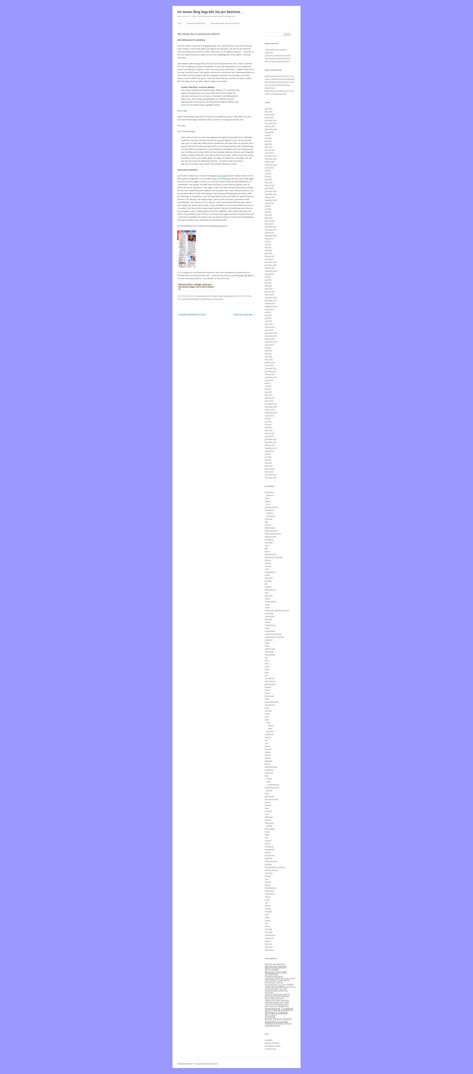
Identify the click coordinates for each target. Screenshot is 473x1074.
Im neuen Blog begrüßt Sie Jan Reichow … (210, 12)
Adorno (268, 964)
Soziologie (269, 873)
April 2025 (268, 108)
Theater (268, 908)
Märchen (268, 749)
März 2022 (268, 218)
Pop (233, 296)
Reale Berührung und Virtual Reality (225, 23)
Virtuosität (268, 932)
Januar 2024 (269, 153)
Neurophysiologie (271, 799)
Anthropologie (270, 528)
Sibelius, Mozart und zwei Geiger (277, 61)
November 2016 (271, 407)
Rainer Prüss (283, 1004)
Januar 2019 (269, 330)
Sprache (268, 882)
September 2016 (271, 412)
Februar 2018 (270, 362)
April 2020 (268, 285)
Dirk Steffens (270, 980)
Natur (267, 776)
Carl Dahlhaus (271, 974)
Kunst (268, 722)
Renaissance (270, 855)
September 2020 (271, 271)
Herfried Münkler (272, 988)
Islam (267, 663)
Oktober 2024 (270, 126)
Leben (268, 781)
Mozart (267, 764)
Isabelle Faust (283, 991)
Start (179, 23)
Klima (267, 699)
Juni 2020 (268, 280)
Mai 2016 (268, 424)
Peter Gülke (284, 1002)
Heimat (269, 778)
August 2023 (269, 167)
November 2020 (271, 265)
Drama (267, 575)
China (267, 569)
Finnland (268, 587)
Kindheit (268, 687)
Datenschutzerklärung (196, 23)
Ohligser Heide (272, 1002)
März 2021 (268, 253)
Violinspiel (288, 1023)
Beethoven (281, 964)
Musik (270, 728)
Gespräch (268, 619)
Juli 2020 (268, 277)
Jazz (266, 675)
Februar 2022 (270, 221)
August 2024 (269, 132)
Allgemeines (269, 510)
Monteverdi (279, 998)
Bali (266, 548)
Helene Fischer (206, 299)
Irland (267, 660)
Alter (266, 522)
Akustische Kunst (271, 507)
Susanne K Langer (276, 1021)
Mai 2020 (268, 283)
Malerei (267, 746)
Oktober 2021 (270, 232)
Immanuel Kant (271, 990)
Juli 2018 (268, 347)
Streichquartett (270, 888)
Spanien (268, 876)
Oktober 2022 (270, 197)
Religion (268, 852)
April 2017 (268, 392)
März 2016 (268, 430)
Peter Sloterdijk (271, 1004)
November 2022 (271, 194)
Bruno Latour (272, 969)
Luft (266, 740)
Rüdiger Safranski (273, 1018)
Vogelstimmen (270, 935)
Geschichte (269, 613)
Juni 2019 (268, 315)
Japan (267, 672)
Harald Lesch (291, 987)
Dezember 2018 (271, 333)
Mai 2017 (268, 389)
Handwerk (269, 640)
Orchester (268, 811)
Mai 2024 (268, 141)
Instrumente (269, 652)
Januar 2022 (269, 223)
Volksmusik (269, 938)
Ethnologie (269, 578)
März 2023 (268, 182)
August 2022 (269, 203)
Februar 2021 (270, 256)
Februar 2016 (270, 433)
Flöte (266, 592)
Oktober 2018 (270, 339)
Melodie (268, 758)
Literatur (271, 725)
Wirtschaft (268, 947)
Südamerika (269, 891)
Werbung (268, 944)
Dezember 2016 (271, 404)
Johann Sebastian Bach (277, 994)
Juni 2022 (268, 209)
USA (266, 923)
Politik (267, 835)
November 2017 (271, 371)
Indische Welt (270, 649)
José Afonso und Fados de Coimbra (278, 55)
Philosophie (269, 823)
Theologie (268, 911)
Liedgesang (269, 734)
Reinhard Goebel (279, 1008)
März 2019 (268, 324)
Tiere (267, 914)
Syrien (267, 899)
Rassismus (283, 1006)
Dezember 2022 (271, 191)
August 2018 (269, 345)
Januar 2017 (269, 401)
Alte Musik (268, 519)
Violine (267, 926)
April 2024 (268, 144)
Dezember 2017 (271, 368)
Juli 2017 (268, 383)
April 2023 (268, 179)
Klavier (267, 693)
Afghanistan (269, 492)
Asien (267, 545)
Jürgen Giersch (270, 681)
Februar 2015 (270, 469)
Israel (267, 666)
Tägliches (269, 513)
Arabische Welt (270, 536)
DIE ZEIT (292, 978)
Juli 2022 (268, 206)
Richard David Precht (276, 1014)
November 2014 (271, 477)
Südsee (268, 897)
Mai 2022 (268, 212)
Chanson (268, 566)
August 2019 (269, 309)
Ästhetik (215, 296)
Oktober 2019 (270, 303)
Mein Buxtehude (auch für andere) (278, 58)
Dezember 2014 (271, 474)
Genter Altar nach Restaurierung (277, 610)
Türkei (267, 917)
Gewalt (267, 622)
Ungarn (267, 920)
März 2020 (268, 288)
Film (266, 584)
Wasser (268, 941)
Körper (267, 714)
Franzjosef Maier (271, 984)
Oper (267, 808)
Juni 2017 (268, 386)
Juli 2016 (268, 418)
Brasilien (268, 563)
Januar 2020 (269, 294)
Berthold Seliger (188, 299)
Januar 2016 (269, 436)
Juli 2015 (268, 454)
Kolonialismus (270, 705)
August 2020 (269, 274)
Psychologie (269, 846)
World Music (269, 950)
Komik (267, 708)
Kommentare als (272, 1046)
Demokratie (284, 978)
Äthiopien (269, 495)
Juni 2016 (268, 421)
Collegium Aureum (274, 976)
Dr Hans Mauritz (282, 980)
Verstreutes (270, 516)
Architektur (269, 542)
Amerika (268, 525)
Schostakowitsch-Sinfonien (275, 867)
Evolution (268, 581)
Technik (268, 905)
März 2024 (268, 147)
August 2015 (269, 451)
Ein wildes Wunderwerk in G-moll (191, 314)
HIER (185, 111)
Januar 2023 (269, 188)
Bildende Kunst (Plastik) (273, 557)
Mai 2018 (268, 353)
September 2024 (271, 129)
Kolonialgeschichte (272, 702)
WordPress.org (270, 1049)
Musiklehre (269, 770)
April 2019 (268, 321)
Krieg (267, 716)
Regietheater (270, 849)
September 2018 (271, 342)
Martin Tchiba (270, 998)
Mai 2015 (268, 460)
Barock (267, 551)
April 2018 (268, 356)
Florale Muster (270, 590)
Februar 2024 (270, 150)
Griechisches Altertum (273, 634)
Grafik (267, 628)
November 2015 (271, 442)
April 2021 (268, 250)
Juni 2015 (268, 457)
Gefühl (267, 607)
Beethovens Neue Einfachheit (283, 79)
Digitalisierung (270, 572)
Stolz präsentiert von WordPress (206, 1064)
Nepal (267, 793)
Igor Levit (283, 988)
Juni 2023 (268, 173)
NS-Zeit (267, 802)
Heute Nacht (222, 176)
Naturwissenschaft (272, 787)
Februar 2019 (270, 327)
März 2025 (268, 111)
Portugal (268, 840)
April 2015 (268, 463)
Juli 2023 (268, 170)
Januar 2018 (269, 365)
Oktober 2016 (270, 409)
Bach (274, 964)
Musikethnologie (271, 767)
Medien (267, 752)
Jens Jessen (269, 992)
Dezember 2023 (271, 156)
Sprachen (270, 731)
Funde (267, 604)
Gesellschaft (269, 616)
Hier (245, 275)
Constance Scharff (272, 978)
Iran (266, 657)
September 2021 (271, 235)
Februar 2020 (270, 291)
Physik (267, 832)
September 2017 (271, 377)
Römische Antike (271, 861)
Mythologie (269, 773)
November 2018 (271, 336)
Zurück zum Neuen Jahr (243, 314)
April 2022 (268, 215)
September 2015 (271, 448)
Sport (268, 504)
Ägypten (268, 501)
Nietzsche (285, 1000)
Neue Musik (269, 796)
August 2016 (269, 415)
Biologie (269, 790)
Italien (267, 669)
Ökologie (268, 805)
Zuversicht (269, 52)
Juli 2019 (268, 312)
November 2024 (271, 123)
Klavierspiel (269, 696)
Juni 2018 (268, 350)
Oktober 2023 (270, 162)
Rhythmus (268, 858)
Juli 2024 (268, 135)
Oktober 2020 (270, 268)
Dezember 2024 (271, 120)
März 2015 (268, 466)
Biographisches (273, 784)
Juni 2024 (268, 138)
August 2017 (269, 380)
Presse (267, 843)
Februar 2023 (270, 185)
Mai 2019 (268, 318)
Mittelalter (268, 761)
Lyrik (266, 743)
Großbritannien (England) (274, 637)
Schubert (287, 1018)
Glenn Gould (282, 984)
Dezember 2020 (271, 262)
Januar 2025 (269, 117)
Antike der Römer (271, 530)
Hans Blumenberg (275, 986)
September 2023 (271, 164)
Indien (267, 646)
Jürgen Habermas (282, 996)
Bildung (198, 299)
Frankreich (269, 595)
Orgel (267, 814)
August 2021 (269, 238)
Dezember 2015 (271, 439)
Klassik (267, 690)
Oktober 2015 (270, 445)
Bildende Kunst (270, 554)
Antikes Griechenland (273, 533)
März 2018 (268, 359)
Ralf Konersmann (271, 1006)
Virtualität (268, 929)
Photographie (270, 829)
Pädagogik (227, 296)
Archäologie (269, 539)
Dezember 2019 (271, 297)
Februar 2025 (270, 114)
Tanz (267, 902)
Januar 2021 (269, 259)
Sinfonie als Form (271, 870)
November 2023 (271, 159)
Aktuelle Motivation (279, 94)
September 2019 (271, 306)
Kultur (220, 296)
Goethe (290, 984)
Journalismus (270, 678)
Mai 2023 (268, 176)
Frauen (267, 598)
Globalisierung (270, 625)
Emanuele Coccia (274, 982)
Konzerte (268, 711)
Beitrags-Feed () (272, 1043)
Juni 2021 (268, 244)
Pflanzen (268, 820)
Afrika (267, 498)
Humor (267, 643)
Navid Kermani (273, 999)
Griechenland (270, 631)
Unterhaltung (218, 299)
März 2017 (268, 395)
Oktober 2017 (270, 374)
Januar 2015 (269, 471)
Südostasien (269, 894)
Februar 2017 (270, 398)
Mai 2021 (268, 247)
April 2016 (268, 427)
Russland (268, 864)
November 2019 (271, 300)
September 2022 (271, 200)
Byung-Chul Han (276, 972)
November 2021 (271, 229)
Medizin (268, 755)
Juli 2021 (268, 241)
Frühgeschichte (270, 601)
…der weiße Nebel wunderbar (276, 49)
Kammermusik (270, 684)
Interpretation (270, 654)
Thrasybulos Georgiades (274, 1023)
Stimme (267, 885)
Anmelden (268, 1040)
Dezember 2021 (271, 226)
